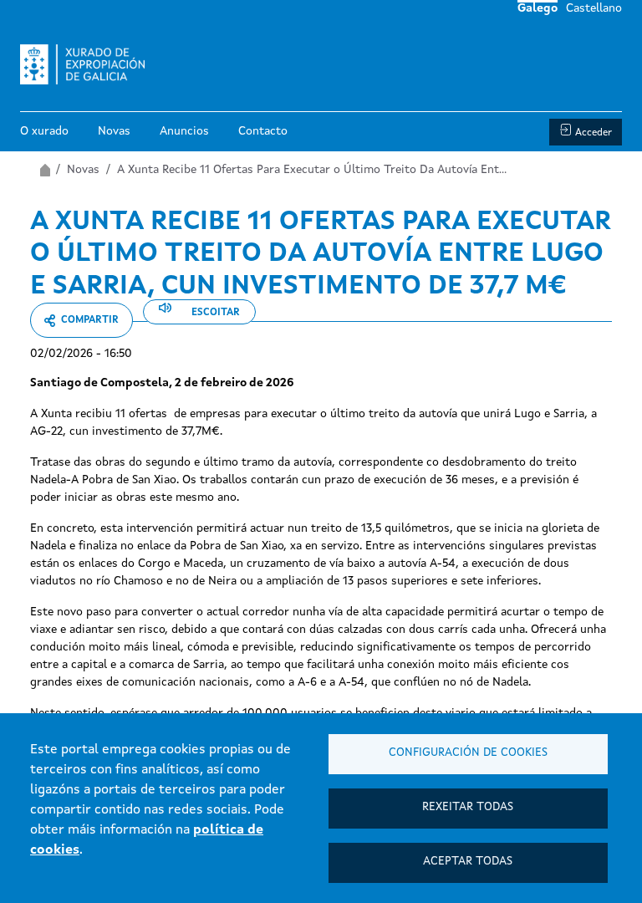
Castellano (594, 8)
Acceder (593, 133)
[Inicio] (89, 64)
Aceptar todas (467, 861)
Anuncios (184, 131)
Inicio (44, 170)
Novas (114, 131)
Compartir (90, 320)
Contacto (263, 131)
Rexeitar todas (467, 807)
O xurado (44, 131)
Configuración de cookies (468, 752)
